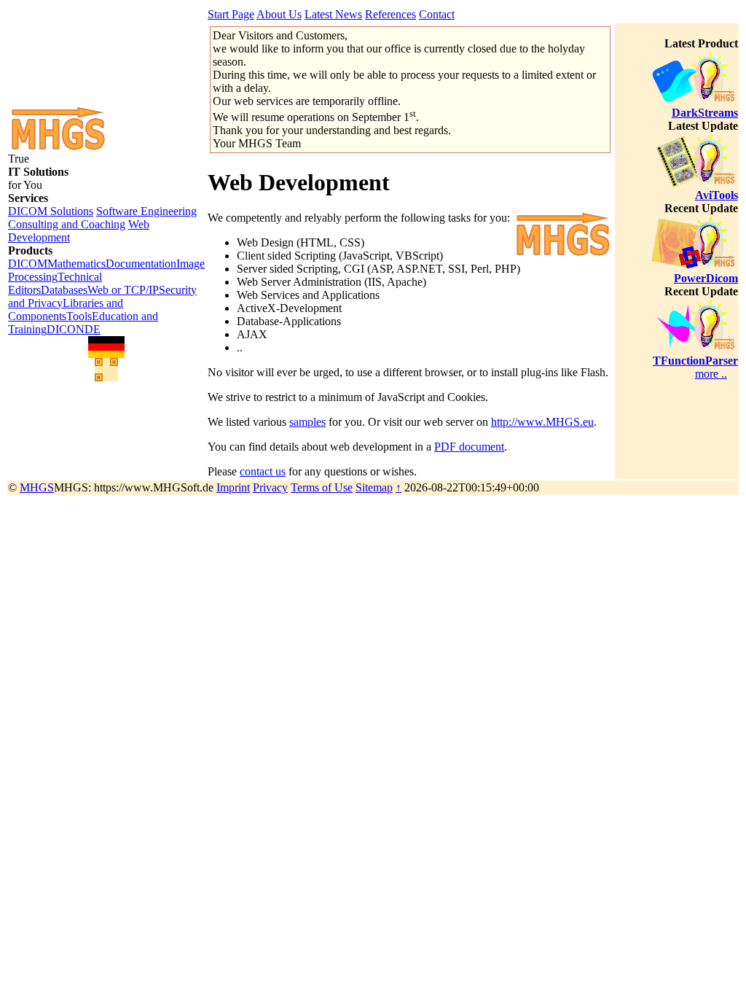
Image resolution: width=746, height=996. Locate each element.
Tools (79, 316)
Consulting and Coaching (66, 224)
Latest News (333, 14)
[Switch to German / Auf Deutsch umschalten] (106, 347)
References (390, 14)
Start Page (231, 14)
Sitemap (374, 487)
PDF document (469, 446)
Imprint (233, 487)
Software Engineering (146, 211)
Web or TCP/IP (123, 290)
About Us (279, 14)
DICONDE (74, 329)
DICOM (27, 263)
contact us (263, 471)
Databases (64, 290)
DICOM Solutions (50, 211)
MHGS (37, 487)
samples (307, 422)
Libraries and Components (65, 309)
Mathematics (76, 263)
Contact (437, 14)
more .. (711, 373)
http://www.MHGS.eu (542, 422)
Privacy (270, 487)
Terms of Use (322, 487)
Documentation (141, 263)
